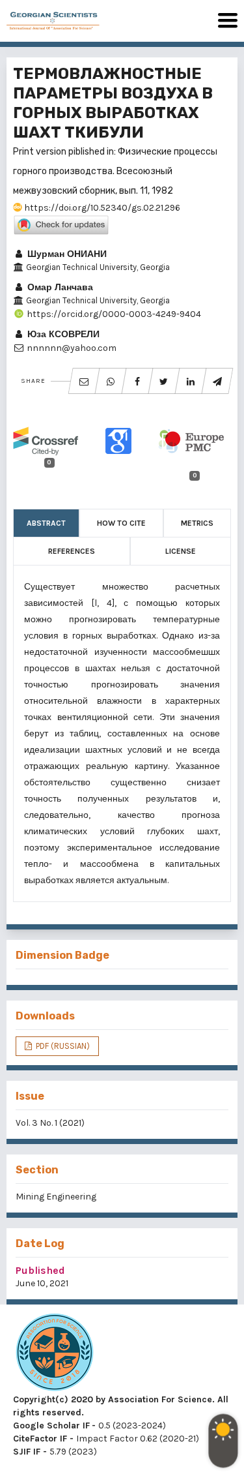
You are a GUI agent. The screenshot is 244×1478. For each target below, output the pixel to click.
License (180, 551)
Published (40, 1270)
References (71, 551)
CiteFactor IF (40, 1438)
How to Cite (121, 523)
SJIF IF (26, 1451)
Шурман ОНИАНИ (66, 254)
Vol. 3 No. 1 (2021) (50, 1122)
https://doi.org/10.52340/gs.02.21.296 (101, 207)
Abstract (46, 523)
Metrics (197, 523)
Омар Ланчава (59, 287)
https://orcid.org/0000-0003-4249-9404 (113, 314)
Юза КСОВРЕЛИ (62, 334)
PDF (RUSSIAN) (62, 1046)
